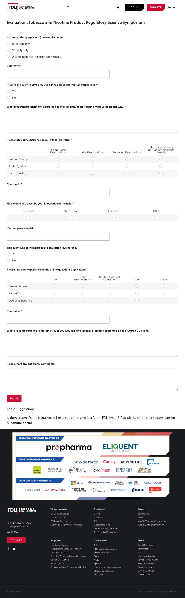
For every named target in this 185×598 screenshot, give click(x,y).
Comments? (14, 65)
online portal (22, 423)
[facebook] (8, 548)
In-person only (21, 43)
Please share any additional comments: (31, 364)
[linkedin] (14, 548)
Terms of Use (146, 591)
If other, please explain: (21, 228)
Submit (14, 398)
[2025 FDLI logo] (21, 7)
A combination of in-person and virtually (36, 56)
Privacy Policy (167, 591)
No (14, 97)
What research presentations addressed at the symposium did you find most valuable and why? (66, 106)
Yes (14, 91)
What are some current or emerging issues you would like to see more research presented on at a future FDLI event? (78, 330)
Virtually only (20, 50)
